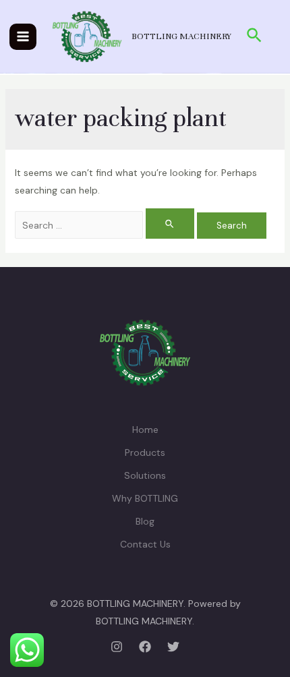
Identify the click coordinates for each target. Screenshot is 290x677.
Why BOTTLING (145, 498)
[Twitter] (173, 647)
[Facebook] (145, 647)
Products (145, 452)
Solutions (145, 475)
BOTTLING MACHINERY (181, 36)
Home (145, 429)
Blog (145, 521)
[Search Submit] (170, 223)
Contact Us (145, 544)
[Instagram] (117, 647)
